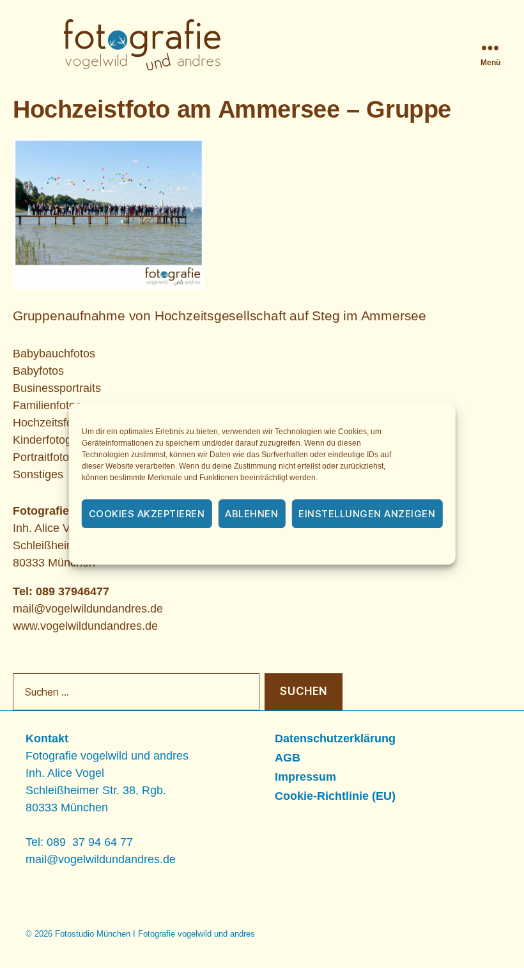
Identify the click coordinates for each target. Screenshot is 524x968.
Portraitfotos (44, 457)
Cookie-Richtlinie (192, 547)
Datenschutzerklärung (279, 547)
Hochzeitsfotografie (62, 422)
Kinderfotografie (53, 439)
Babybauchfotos (54, 353)
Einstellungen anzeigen (366, 514)
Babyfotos (38, 370)
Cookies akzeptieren (147, 514)
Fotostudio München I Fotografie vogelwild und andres (155, 934)
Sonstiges (38, 474)
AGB (287, 757)
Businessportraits (57, 388)
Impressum (356, 547)
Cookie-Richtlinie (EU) (335, 796)
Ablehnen (251, 514)
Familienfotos (47, 405)
